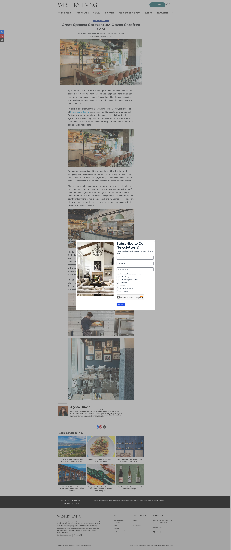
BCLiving (122, 285)
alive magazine (124, 291)
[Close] (154, 241)
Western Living (124, 277)
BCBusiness (123, 282)
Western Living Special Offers (128, 280)
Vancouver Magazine (126, 288)
